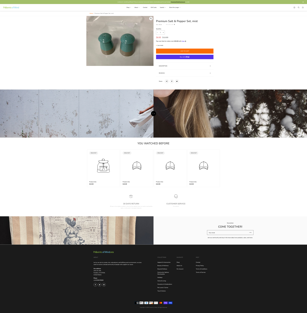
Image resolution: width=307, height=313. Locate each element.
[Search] (298, 7)
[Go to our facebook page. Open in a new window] (95, 284)
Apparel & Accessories (164, 262)
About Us (179, 265)
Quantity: (158, 29)
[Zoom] (151, 18)
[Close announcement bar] (303, 2)
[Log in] (294, 7)
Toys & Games (161, 291)
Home (91, 13)
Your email (212, 233)
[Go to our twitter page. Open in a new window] (99, 284)
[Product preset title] (103, 166)
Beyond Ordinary (162, 269)
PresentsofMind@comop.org (178, 2)
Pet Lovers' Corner (162, 287)
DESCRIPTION (163, 66)
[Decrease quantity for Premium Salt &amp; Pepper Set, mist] (157, 32)
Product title (92, 182)
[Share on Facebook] (172, 81)
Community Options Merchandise (163, 273)
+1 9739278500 (98, 280)
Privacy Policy (200, 265)
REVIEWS (162, 73)
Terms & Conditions (201, 269)
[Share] (166, 81)
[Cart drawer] (303, 7)
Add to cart (184, 51)
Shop (178, 262)
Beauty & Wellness (163, 265)
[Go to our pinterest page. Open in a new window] (104, 284)
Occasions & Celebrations (164, 284)
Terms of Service (201, 272)
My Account (180, 269)
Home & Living (161, 281)
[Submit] (251, 232)
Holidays (159, 277)
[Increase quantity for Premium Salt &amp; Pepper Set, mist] (163, 32)
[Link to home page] (104, 252)
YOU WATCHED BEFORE (153, 143)
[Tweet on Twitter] (177, 81)
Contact (198, 262)
